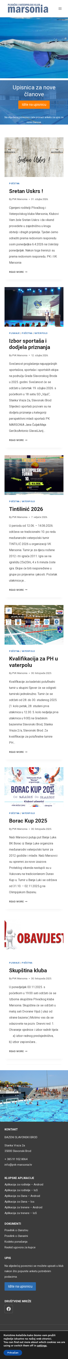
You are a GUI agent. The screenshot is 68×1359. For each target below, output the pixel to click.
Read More (17, 272)
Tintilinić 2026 (26, 509)
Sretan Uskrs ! (26, 191)
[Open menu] (59, 8)
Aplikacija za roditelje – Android (24, 1184)
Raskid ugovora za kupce (20, 1247)
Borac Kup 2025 (28, 821)
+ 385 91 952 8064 (16, 1159)
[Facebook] (9, 1309)
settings (42, 1345)
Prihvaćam (12, 1352)
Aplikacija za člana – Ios (19, 1201)
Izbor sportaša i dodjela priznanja (29, 344)
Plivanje (14, 333)
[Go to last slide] (3, 1095)
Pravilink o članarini (16, 1236)
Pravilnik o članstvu (16, 1230)
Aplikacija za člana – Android (22, 1196)
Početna (14, 183)
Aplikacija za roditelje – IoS (21, 1190)
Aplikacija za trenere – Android (23, 1207)
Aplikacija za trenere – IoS (21, 1213)
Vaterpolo (41, 333)
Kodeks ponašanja (16, 1241)
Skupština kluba (28, 970)
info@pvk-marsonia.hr (18, 1164)
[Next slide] (65, 1095)
